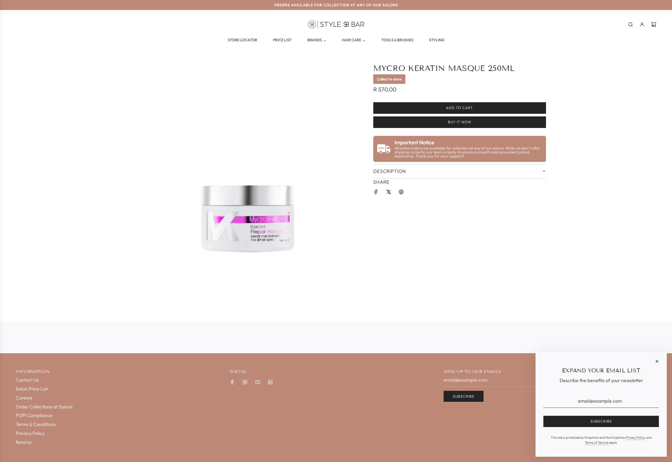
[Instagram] (245, 382)
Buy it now (459, 122)
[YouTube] (257, 382)
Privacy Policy (635, 437)
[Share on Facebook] (376, 193)
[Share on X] (388, 193)
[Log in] (642, 24)
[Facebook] (232, 382)
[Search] (630, 24)
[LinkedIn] (270, 382)
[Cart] (653, 24)
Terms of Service (596, 442)
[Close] (657, 361)
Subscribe (463, 396)
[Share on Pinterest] (401, 193)
